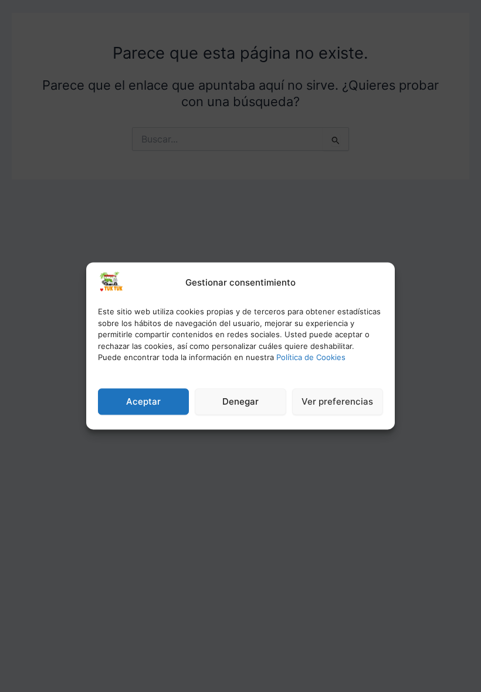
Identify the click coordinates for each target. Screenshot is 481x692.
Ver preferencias (337, 401)
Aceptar (143, 401)
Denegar (240, 401)
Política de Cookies (310, 357)
